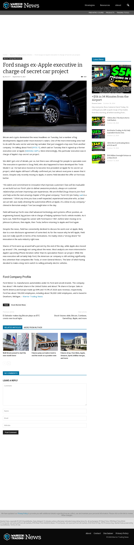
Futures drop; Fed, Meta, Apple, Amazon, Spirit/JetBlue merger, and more (73, 355)
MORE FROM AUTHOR (33, 327)
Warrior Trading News (33, 296)
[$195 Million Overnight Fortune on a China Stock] (98, 159)
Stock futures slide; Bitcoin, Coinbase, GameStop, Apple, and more (70, 317)
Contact (97, 533)
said (81, 195)
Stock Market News (18, 305)
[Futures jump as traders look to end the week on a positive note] (45, 342)
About (88, 533)
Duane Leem (96, 103)
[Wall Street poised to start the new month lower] (16, 342)
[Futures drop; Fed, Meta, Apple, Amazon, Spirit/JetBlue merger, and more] (74, 342)
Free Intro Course (96, 13)
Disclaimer (108, 533)
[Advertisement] (66, 34)
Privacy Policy (23, 513)
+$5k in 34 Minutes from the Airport (110, 98)
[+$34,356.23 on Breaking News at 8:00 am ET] (98, 146)
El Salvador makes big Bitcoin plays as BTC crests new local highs (21, 317)
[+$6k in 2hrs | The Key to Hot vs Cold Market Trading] (98, 121)
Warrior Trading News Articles (12, 58)
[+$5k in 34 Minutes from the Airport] (111, 79)
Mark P (7, 77)
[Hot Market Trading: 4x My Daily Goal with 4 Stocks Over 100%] (98, 133)
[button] (128, 5)
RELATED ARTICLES (12, 327)
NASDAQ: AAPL (32, 151)
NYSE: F (36, 147)
